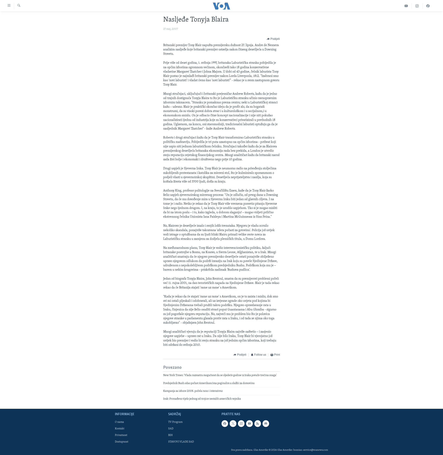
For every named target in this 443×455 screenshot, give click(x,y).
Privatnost (121, 435)
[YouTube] (406, 6)
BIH (170, 435)
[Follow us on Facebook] (225, 423)
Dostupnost (121, 441)
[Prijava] (266, 423)
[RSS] (257, 423)
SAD (170, 428)
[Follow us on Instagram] (241, 423)
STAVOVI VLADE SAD (181, 441)
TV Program (175, 422)
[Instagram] (417, 6)
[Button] (273, 39)
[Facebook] (428, 6)
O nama (119, 422)
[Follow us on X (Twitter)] (233, 423)
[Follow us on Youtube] (249, 423)
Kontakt (119, 428)
